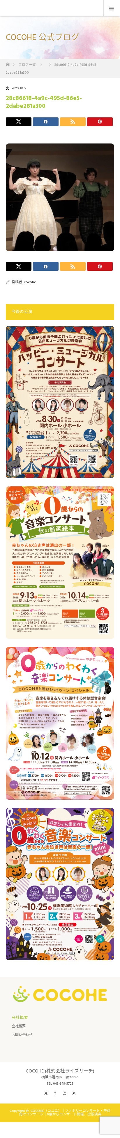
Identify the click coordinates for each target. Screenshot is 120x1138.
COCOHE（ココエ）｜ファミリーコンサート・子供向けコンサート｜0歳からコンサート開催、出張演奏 (65, 1112)
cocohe (30, 282)
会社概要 (19, 1026)
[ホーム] (8, 63)
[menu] (111, 8)
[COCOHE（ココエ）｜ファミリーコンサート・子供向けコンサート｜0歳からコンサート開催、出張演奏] (60, 997)
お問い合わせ (22, 1034)
